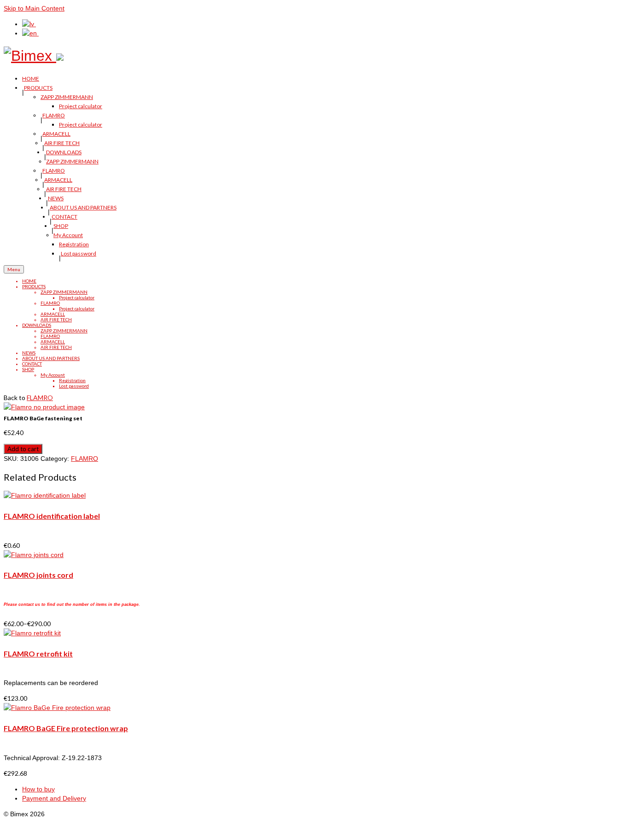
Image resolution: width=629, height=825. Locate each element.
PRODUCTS (38, 87)
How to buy (38, 789)
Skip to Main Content (34, 8)
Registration (74, 244)
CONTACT (64, 216)
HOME (30, 78)
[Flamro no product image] (44, 407)
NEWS (56, 198)
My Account (68, 235)
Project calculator (80, 106)
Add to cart (23, 449)
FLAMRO (53, 115)
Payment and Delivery (54, 798)
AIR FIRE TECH (62, 142)
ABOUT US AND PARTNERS (83, 207)
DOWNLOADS (64, 152)
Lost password (78, 253)
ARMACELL (56, 133)
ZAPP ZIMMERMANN (67, 96)
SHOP (60, 225)
